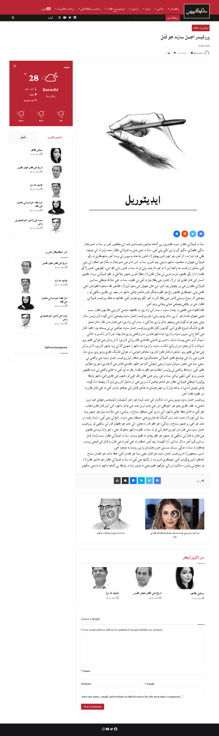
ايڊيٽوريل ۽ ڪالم (115, 9)
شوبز (147, 9)
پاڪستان (174, 9)
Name (85, 671)
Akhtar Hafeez (198, 53)
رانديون (134, 9)
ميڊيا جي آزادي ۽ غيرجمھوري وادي (29, 222)
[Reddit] (184, 233)
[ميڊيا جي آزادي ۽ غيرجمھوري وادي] (56, 226)
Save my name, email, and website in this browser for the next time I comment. (130, 696)
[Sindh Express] (196, 11)
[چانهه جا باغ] (100, 578)
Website (86, 683)
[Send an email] (192, 53)
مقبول (23, 137)
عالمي (160, 9)
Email (149, 683)
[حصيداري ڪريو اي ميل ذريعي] (125, 480)
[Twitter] (192, 233)
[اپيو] (117, 480)
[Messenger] (176, 233)
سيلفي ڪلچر (197, 593)
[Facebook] (200, 233)
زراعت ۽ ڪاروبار (65, 9)
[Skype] (141, 480)
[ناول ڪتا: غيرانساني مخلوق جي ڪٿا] (56, 208)
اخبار (44, 9)
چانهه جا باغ (112, 593)
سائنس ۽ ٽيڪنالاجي (90, 9)
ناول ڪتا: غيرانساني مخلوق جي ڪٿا (149, 17)
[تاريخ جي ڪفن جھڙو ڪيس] (143, 578)
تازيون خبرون (55, 137)
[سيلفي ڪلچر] (185, 578)
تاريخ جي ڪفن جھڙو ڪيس (147, 593)
